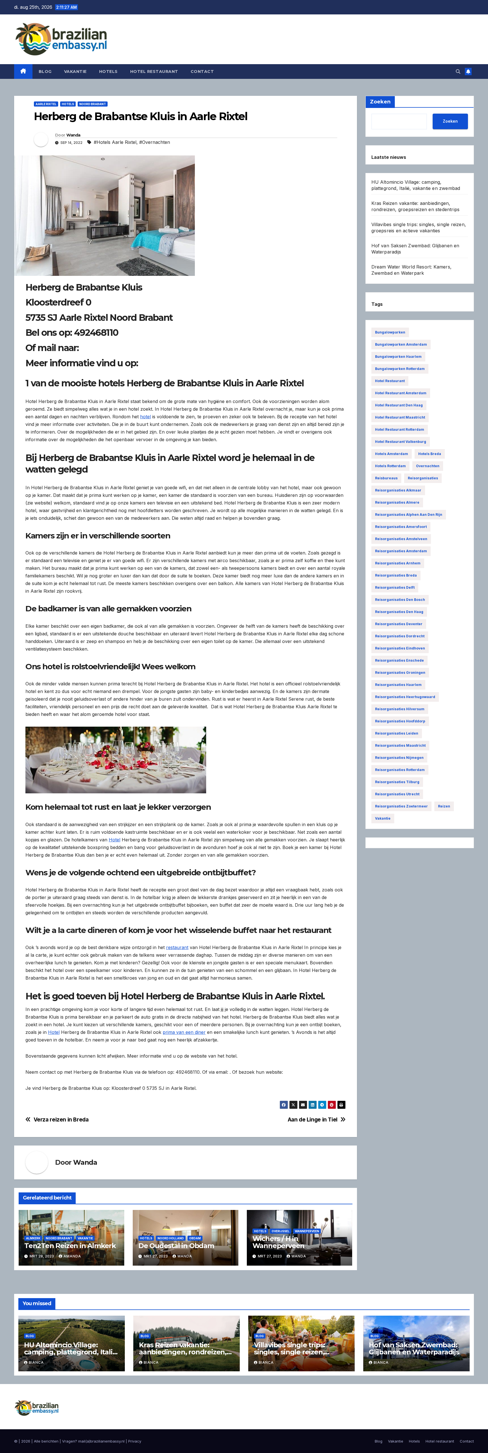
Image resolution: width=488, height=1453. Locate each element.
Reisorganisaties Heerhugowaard (405, 697)
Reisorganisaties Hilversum (399, 709)
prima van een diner (184, 1032)
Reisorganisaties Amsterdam (401, 551)
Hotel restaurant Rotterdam (399, 429)
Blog (45, 71)
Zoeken (450, 121)
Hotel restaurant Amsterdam (400, 393)
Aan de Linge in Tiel (312, 1119)
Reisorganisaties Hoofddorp (400, 721)
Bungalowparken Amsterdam (401, 344)
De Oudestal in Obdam (176, 1246)
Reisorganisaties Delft (395, 587)
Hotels (108, 71)
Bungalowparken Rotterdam (400, 369)
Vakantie (75, 71)
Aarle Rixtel (46, 104)
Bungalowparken (390, 332)
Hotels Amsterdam (391, 454)
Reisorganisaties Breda (396, 575)
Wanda (73, 135)
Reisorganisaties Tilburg (397, 782)
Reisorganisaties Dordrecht (399, 636)
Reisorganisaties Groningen (400, 672)
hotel (145, 416)
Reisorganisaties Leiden (396, 733)
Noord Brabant (92, 104)
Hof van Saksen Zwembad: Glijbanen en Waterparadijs (414, 1348)
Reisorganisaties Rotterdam (400, 770)
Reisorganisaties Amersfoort (401, 527)
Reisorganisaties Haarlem (398, 685)
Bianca (36, 1362)
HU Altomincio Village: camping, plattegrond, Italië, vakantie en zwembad (71, 1352)
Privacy (134, 1441)
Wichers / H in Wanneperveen (278, 1242)
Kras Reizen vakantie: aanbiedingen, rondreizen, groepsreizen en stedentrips (186, 1352)
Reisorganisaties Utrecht (397, 794)
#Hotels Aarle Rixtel (115, 142)
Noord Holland (171, 1238)
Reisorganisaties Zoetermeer (401, 806)
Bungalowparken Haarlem (398, 356)
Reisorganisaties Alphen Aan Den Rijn (408, 514)
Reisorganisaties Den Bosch (400, 599)
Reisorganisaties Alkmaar (398, 490)
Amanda (72, 1256)
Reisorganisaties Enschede (399, 660)
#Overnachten (154, 142)
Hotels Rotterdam (390, 466)
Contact (202, 71)
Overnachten (427, 466)
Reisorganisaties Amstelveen (401, 539)
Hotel (114, 840)
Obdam (195, 1238)
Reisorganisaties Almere (397, 502)
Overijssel (280, 1231)
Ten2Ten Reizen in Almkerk (70, 1246)
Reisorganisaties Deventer (398, 624)
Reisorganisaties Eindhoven (400, 648)
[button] (458, 71)
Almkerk (33, 1238)
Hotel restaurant (154, 71)
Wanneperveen (307, 1231)
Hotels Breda (429, 454)
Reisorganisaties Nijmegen (399, 757)
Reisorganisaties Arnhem (398, 563)
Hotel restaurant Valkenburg (400, 441)
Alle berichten (46, 1441)
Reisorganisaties (423, 478)
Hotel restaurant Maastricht (400, 417)
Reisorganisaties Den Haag (399, 612)
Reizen (444, 806)
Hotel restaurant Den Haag (399, 405)
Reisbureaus (386, 478)
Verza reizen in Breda (61, 1119)
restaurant (177, 947)
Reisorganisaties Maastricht (400, 745)
